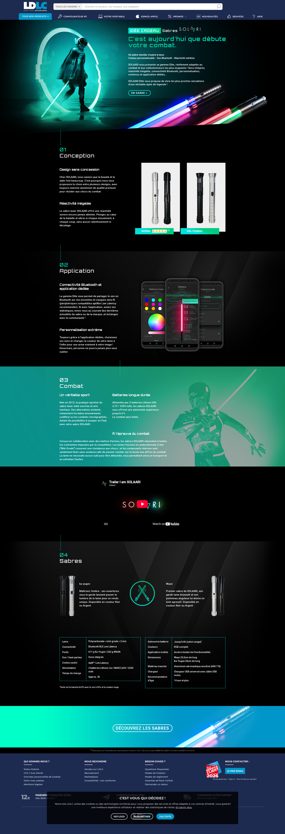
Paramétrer (142, 816)
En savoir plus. (184, 807)
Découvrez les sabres (142, 728)
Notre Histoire (31, 769)
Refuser (119, 816)
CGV (26, 773)
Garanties (150, 780)
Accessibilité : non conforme (100, 780)
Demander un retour (156, 784)
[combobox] (67, 6)
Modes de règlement (156, 776)
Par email (236, 770)
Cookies (56, 776)
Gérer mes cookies (34, 780)
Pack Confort (166, 780)
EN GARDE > (139, 92)
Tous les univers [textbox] (66, 6)
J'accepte (165, 816)
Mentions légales (33, 784)
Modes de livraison (155, 773)
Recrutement (91, 773)
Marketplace (91, 776)
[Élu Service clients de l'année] (214, 776)
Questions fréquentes (157, 769)
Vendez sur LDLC (93, 769)
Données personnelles (36, 776)
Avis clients (37, 773)
